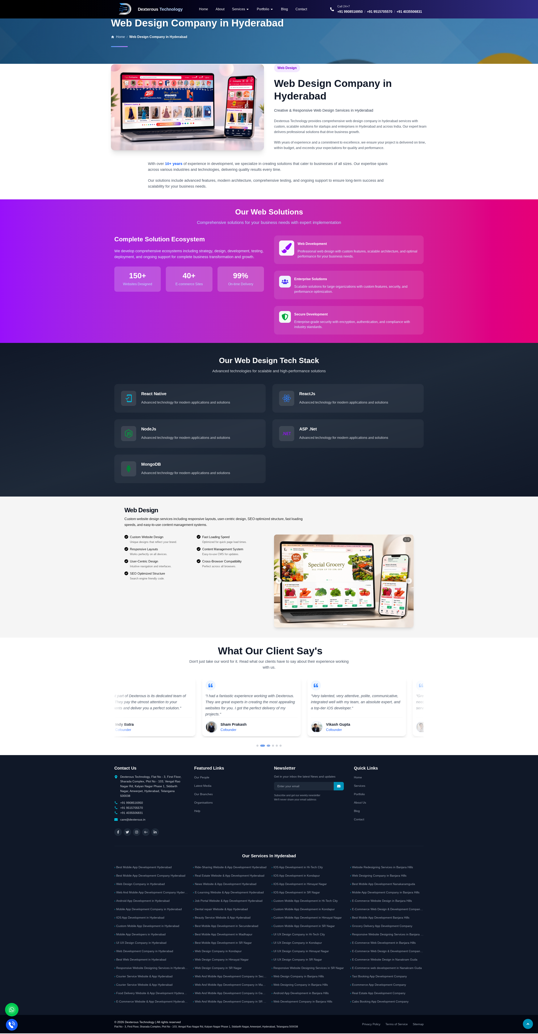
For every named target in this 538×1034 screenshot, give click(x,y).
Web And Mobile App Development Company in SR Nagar (229, 1001)
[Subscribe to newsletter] (339, 786)
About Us (360, 802)
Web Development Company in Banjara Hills (302, 1001)
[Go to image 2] (346, 624)
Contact (301, 9)
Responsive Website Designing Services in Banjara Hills (387, 934)
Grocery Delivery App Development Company (381, 926)
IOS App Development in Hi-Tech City (297, 867)
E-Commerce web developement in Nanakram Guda (386, 968)
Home (203, 9)
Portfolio (359, 794)
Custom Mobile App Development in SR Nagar (303, 926)
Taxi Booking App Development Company (378, 976)
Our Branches (203, 794)
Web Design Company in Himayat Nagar (221, 959)
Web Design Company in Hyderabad (139, 884)
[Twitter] (127, 832)
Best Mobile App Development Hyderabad (143, 867)
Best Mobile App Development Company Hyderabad (149, 875)
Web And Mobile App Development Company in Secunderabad (229, 976)
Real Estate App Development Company (377, 993)
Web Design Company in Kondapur (217, 951)
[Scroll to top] (528, 1024)
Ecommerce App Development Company (378, 984)
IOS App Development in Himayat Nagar (299, 884)
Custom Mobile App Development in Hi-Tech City (305, 900)
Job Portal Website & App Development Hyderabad (227, 900)
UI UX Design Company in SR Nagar (297, 959)
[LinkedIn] (155, 832)
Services (359, 785)
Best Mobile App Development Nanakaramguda (382, 884)
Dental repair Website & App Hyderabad (220, 909)
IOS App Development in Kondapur (296, 875)
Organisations (203, 802)
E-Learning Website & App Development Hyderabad (228, 892)
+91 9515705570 (379, 11)
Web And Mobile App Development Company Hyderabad (151, 892)
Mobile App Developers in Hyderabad (140, 934)
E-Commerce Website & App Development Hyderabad (151, 1001)
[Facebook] (118, 832)
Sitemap (418, 1024)
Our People (201, 777)
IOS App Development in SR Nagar (296, 892)
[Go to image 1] (342, 624)
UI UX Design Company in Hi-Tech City (298, 934)
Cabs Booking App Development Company (379, 1001)
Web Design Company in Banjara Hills (298, 976)
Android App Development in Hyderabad (142, 900)
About (220, 9)
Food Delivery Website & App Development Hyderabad (151, 993)
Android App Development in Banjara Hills (300, 993)
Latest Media (202, 785)
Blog (284, 9)
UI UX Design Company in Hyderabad (140, 942)
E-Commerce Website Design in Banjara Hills (381, 900)
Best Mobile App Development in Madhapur (222, 934)
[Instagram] (136, 832)
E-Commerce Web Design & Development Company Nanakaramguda (387, 909)
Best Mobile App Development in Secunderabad (225, 926)
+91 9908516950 (350, 11)
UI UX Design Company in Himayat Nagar (300, 951)
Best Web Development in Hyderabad (140, 959)
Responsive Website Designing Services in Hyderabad (151, 968)
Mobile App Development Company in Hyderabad (148, 909)
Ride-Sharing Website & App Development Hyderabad (229, 867)
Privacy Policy (371, 1024)
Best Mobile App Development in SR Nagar (222, 942)
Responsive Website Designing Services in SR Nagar (308, 968)
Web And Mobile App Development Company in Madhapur (229, 984)
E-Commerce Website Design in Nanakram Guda (383, 959)
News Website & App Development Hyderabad (224, 884)
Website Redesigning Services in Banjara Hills (381, 867)
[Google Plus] (146, 832)
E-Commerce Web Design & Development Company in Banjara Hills (387, 951)
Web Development (312, 244)
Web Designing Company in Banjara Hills (300, 984)
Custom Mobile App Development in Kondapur (303, 909)
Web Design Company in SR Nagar (217, 968)
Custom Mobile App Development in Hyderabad (146, 926)
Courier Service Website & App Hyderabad (143, 976)
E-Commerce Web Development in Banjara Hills (383, 942)
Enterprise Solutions (310, 279)
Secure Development (311, 314)
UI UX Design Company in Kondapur (297, 942)
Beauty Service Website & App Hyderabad (222, 917)
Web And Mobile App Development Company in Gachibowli (229, 993)
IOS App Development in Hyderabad (139, 917)
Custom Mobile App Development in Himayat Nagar (307, 917)
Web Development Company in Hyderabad (143, 951)
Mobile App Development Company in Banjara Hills (384, 892)
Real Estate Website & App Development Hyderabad (228, 875)
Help (197, 811)
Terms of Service (396, 1024)
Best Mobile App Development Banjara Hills (379, 917)
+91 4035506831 (409, 11)
